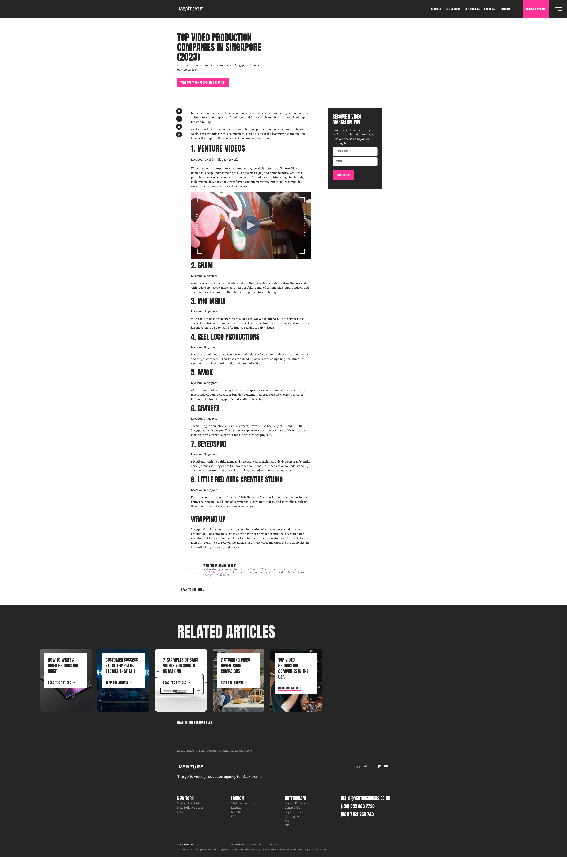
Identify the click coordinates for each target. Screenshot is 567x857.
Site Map (274, 844)
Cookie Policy (256, 844)
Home (180, 750)
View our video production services (203, 82)
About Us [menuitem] (489, 9)
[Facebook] (372, 766)
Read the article (59, 682)
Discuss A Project (536, 9)
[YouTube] (386, 766)
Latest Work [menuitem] (453, 9)
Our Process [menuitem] (472, 9)
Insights (190, 750)
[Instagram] (365, 766)
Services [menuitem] (436, 9)
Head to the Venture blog (194, 722)
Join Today (343, 175)
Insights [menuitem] (505, 9)
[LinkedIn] (357, 766)
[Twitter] (379, 766)
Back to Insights (192, 589)
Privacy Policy (237, 844)
